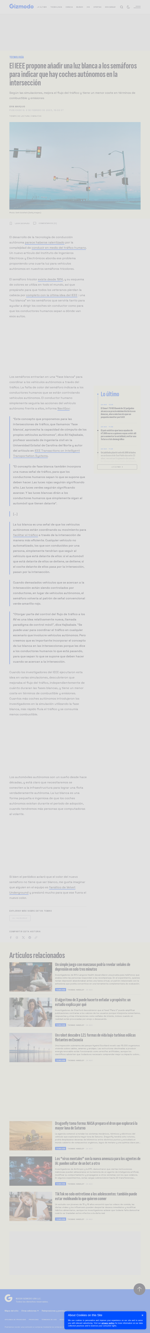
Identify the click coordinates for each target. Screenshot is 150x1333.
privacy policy (108, 1323)
